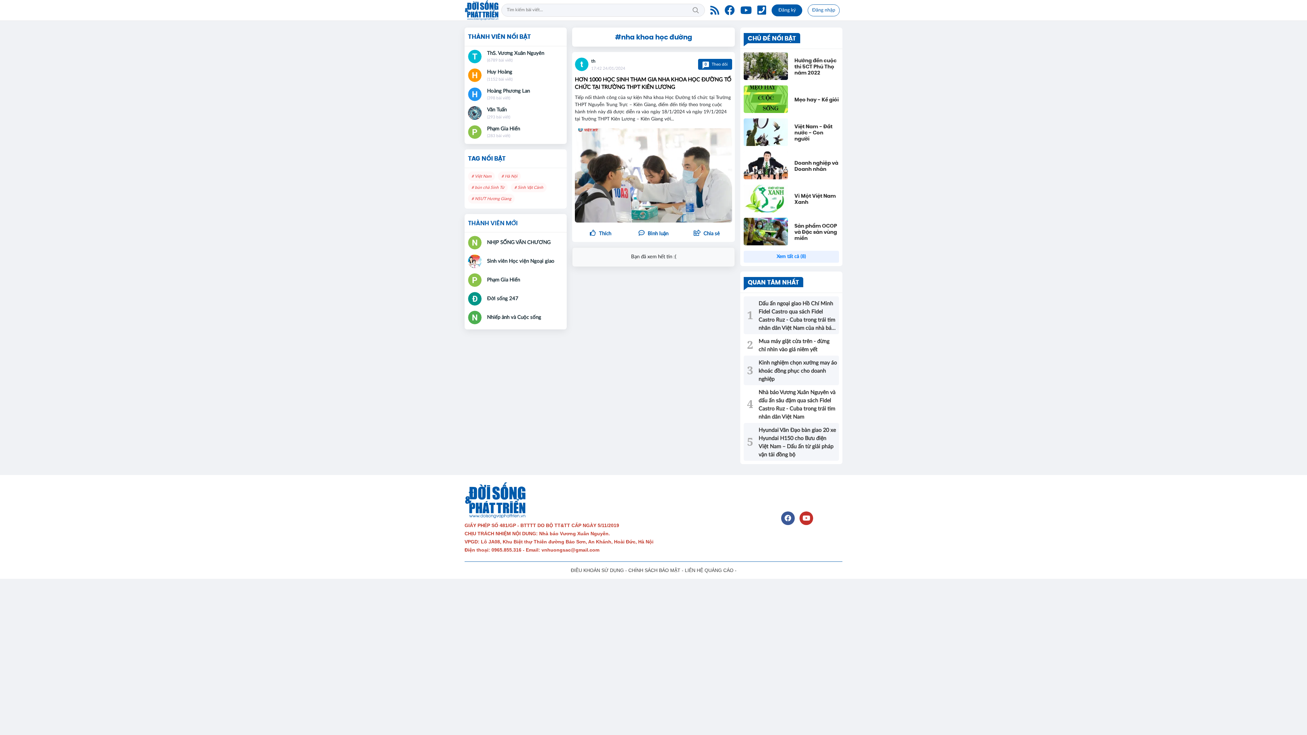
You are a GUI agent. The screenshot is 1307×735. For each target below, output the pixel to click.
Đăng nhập (823, 10)
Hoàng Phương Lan (508, 91)
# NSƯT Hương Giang (491, 199)
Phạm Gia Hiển (503, 128)
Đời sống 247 (502, 298)
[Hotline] (762, 10)
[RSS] (715, 10)
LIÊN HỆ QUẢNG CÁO (709, 570)
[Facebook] (730, 10)
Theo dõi (716, 64)
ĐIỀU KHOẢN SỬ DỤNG (597, 570)
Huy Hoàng (499, 72)
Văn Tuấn (497, 109)
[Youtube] (746, 10)
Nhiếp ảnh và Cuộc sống (514, 317)
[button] (706, 234)
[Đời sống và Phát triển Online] (482, 10)
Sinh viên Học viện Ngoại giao (520, 261)
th (593, 61)
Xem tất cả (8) (791, 256)
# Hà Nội (509, 176)
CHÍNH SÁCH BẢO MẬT (654, 570)
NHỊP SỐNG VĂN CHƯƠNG (519, 242)
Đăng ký (787, 10)
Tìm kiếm (695, 10)
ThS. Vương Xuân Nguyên (515, 53)
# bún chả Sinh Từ (487, 187)
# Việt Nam (481, 176)
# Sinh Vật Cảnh (528, 187)
